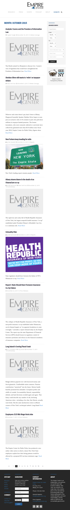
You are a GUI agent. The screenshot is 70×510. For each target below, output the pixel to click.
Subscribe (7, 500)
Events (29, 12)
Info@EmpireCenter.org (39, 496)
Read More (27, 71)
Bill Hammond (12, 185)
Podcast (39, 12)
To (49, 40)
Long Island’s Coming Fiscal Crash (18, 346)
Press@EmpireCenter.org (40, 501)
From (50, 32)
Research (11, 12)
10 (38, 466)
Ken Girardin (11, 142)
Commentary (11, 187)
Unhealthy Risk (11, 232)
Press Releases (24, 291)
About (48, 12)
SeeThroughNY (8, 502)
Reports (32, 142)
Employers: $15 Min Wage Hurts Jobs (19, 414)
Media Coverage (35, 35)
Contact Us (7, 498)
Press (21, 12)
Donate (56, 12)
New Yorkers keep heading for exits (18, 139)
